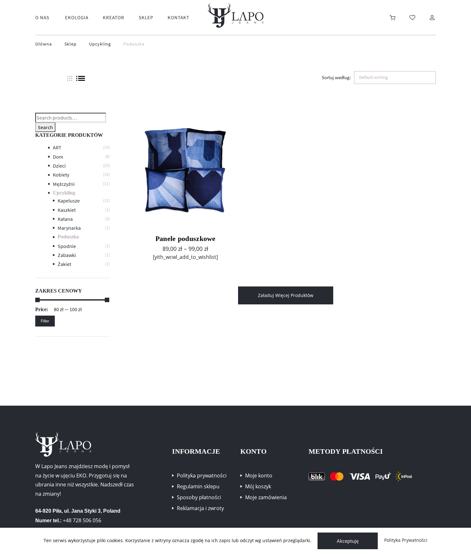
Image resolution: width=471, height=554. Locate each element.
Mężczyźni (64, 184)
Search (45, 127)
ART (57, 147)
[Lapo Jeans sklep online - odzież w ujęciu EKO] (235, 15)
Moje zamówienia (266, 497)
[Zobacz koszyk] (392, 17)
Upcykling (100, 44)
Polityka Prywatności (405, 540)
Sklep (70, 44)
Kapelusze (69, 200)
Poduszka (68, 236)
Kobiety (61, 174)
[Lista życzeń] (412, 17)
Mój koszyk (258, 486)
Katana (65, 219)
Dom (58, 156)
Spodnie (67, 246)
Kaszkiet (67, 210)
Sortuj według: (336, 77)
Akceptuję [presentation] (348, 541)
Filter (45, 321)
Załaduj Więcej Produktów (285, 295)
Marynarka (69, 228)
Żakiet (64, 264)
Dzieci (59, 165)
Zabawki (67, 255)
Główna (43, 44)
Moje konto (258, 475)
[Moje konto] (432, 17)
